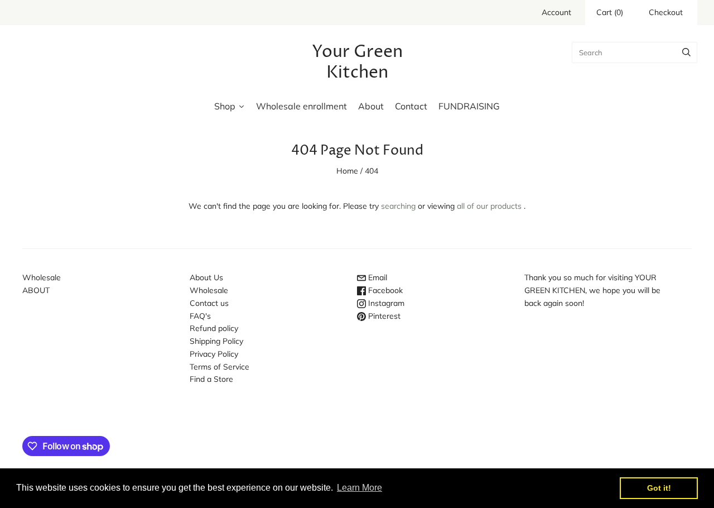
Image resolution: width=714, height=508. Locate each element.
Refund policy (214, 328)
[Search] (686, 52)
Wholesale (41, 277)
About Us (206, 277)
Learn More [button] (359, 487)
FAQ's (200, 316)
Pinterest (383, 316)
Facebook (384, 290)
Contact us (209, 303)
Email (376, 277)
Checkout (666, 12)
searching (398, 206)
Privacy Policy (214, 354)
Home (347, 171)
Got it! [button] (659, 487)
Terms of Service (219, 367)
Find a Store (211, 379)
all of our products (489, 206)
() (609, 12)
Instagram (385, 303)
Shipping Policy (216, 341)
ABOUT (36, 290)
